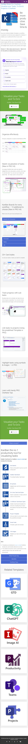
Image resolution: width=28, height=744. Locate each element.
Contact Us (12, 739)
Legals (25, 738)
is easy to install (20, 459)
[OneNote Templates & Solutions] (6, 2)
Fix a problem (8, 77)
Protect (6, 73)
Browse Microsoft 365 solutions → (9, 86)
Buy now (15, 106)
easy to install (18, 545)
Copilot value (8, 80)
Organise (7, 70)
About (16, 739)
